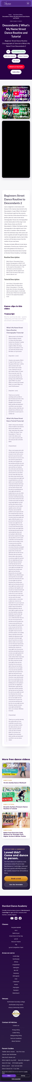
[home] (8, 3)
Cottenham (16, 981)
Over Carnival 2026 (16, 1066)
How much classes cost (8, 1057)
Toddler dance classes (8, 1051)
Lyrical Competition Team (16, 947)
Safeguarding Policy (16, 1035)
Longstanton (16, 964)
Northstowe (16, 959)
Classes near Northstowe (9, 1054)
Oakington (16, 967)
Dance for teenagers (24, 1060)
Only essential (16, 1079)
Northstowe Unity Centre (16, 1004)
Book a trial (16, 879)
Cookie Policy (16, 1032)
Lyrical (16, 939)
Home (10, 14)
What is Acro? (6, 1066)
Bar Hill (16, 970)
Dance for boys (6, 1063)
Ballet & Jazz (16, 933)
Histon (16, 984)
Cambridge (16, 956)
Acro (16, 930)
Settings (23, 1075)
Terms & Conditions (16, 1038)
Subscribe (16, 72)
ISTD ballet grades (17, 1063)
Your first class (20, 1051)
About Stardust (16, 1041)
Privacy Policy (16, 1030)
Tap (16, 944)
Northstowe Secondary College (16, 1002)
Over (16, 979)
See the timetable (16, 884)
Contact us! (16, 1025)
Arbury (16, 962)
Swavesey (16, 973)
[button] (28, 3)
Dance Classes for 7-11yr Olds (10, 1068)
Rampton (16, 990)
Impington (16, 987)
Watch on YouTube (16, 67)
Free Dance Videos (18, 14)
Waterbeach (16, 993)
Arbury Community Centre (16, 1007)
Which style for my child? (9, 1060)
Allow (8, 1075)
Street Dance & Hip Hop (16, 936)
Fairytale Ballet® (16, 927)
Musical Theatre (16, 941)
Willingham (16, 976)
